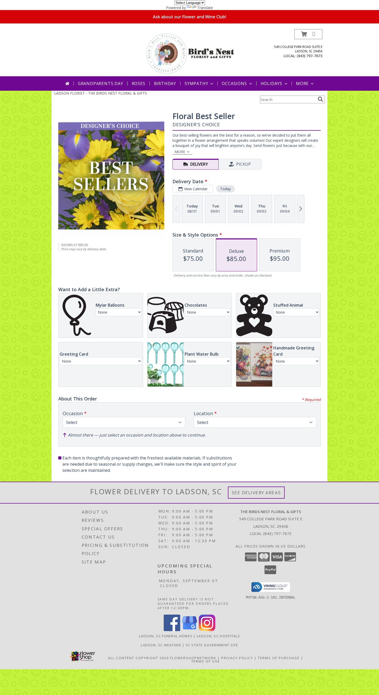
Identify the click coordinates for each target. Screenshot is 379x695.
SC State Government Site (212, 645)
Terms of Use (205, 661)
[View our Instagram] (207, 629)
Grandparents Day (100, 83)
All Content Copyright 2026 (138, 658)
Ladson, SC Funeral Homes (165, 636)
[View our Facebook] (172, 629)
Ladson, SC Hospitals (218, 636)
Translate (205, 7)
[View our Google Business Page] (189, 629)
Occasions (234, 83)
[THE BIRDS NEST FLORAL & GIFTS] (190, 52)
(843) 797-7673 (309, 55)
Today (225, 188)
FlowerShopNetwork (193, 658)
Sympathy (196, 83)
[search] (320, 99)
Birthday (165, 83)
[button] (308, 34)
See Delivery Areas (256, 493)
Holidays (271, 83)
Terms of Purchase (279, 658)
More (302, 83)
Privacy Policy (237, 658)
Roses (138, 83)
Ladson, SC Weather (161, 645)
